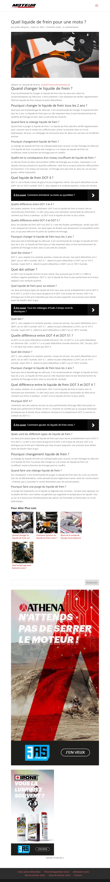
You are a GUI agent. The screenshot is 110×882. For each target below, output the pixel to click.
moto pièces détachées (29, 871)
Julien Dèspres (22, 27)
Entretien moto (53, 27)
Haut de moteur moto (59, 875)
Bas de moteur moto (35, 875)
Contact (78, 875)
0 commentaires (70, 27)
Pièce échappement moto (56, 871)
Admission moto (81, 871)
